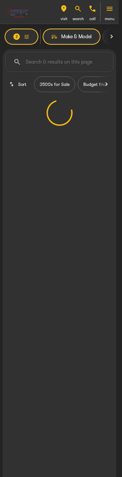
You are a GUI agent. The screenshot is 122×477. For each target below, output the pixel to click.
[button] (63, 12)
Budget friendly (98, 84)
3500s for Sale (55, 84)
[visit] (63, 8)
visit (64, 19)
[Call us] (92, 8)
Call (92, 19)
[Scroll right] (111, 36)
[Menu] (109, 9)
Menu (110, 19)
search (78, 19)
